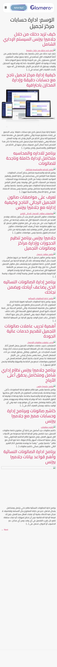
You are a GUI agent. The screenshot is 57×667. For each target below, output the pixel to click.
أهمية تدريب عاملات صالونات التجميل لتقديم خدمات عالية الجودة (30, 331)
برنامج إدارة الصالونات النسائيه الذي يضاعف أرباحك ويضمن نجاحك (29, 287)
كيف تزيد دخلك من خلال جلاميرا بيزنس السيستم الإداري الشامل (29, 39)
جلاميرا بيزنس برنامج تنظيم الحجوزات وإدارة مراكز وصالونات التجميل (33, 243)
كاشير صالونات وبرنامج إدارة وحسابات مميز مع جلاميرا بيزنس (31, 416)
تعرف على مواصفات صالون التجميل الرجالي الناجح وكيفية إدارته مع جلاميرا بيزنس (30, 202)
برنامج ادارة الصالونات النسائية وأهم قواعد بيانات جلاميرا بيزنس (29, 456)
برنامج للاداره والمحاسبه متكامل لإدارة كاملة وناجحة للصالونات (31, 158)
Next (4, 530)
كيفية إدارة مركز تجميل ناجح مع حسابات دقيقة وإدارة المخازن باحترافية (31, 80)
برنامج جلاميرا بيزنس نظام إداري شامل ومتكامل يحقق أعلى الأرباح (28, 375)
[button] (6, 7)
